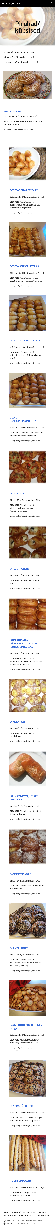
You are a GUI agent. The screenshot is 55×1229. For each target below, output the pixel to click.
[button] (3, 3)
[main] (27, 27)
